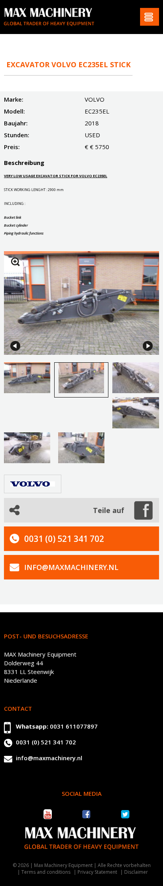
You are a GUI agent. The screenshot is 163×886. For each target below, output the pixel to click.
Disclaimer (136, 872)
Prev (15, 346)
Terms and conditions (45, 872)
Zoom (15, 261)
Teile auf (108, 510)
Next (148, 346)
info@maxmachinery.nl (71, 567)
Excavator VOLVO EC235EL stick (68, 64)
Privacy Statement (97, 872)
